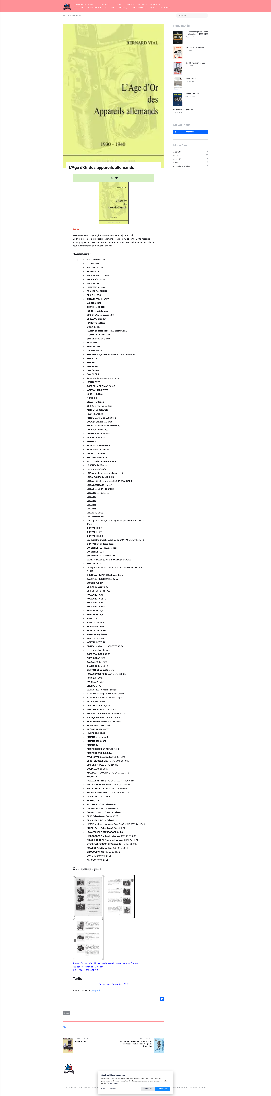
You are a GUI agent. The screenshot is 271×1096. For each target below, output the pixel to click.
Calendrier (142, 4)
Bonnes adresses (140, 8)
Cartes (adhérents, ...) (120, 8)
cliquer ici (97, 990)
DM (64, 1027)
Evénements (79, 8)
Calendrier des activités (183, 110)
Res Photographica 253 (195, 63)
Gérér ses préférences (109, 1089)
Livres (66, 1013)
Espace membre (164, 8)
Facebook (190, 132)
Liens (152, 8)
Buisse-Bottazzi (192, 94)
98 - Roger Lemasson (194, 47)
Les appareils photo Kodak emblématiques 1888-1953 (196, 33)
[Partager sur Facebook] (162, 999)
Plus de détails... (112, 1083)
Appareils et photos (181, 166)
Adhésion (130, 4)
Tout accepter (162, 1089)
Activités (176, 155)
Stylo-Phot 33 (191, 78)
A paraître (177, 152)
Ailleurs (176, 162)
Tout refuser (147, 1089)
